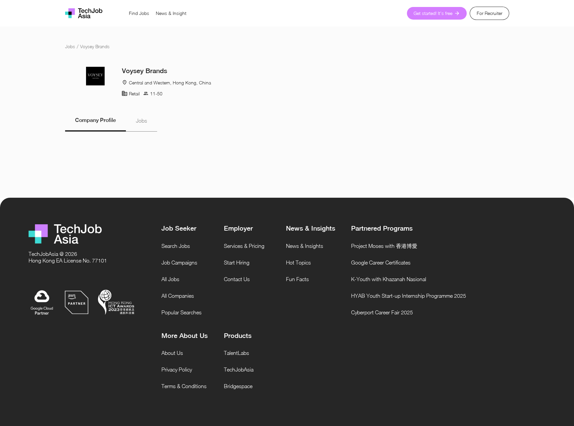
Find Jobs (139, 13)
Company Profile (95, 120)
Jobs (70, 46)
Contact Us (237, 279)
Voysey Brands (95, 46)
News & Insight (171, 13)
